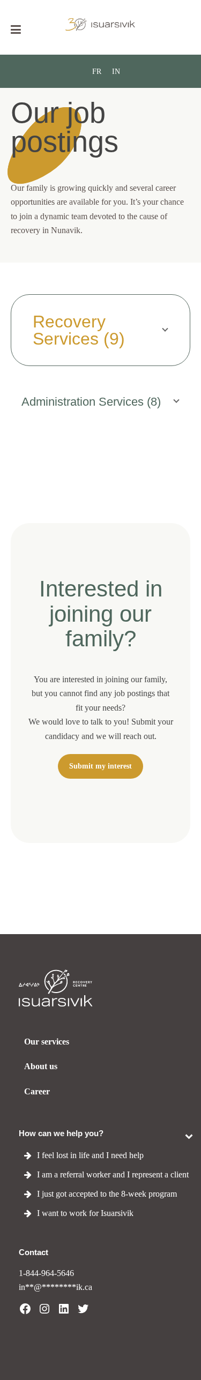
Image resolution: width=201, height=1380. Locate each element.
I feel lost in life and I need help (90, 1155)
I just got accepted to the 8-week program (107, 1193)
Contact (33, 1252)
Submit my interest (100, 766)
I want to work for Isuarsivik (85, 1213)
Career (37, 1091)
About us (40, 1066)
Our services (46, 1041)
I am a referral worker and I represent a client (113, 1174)
